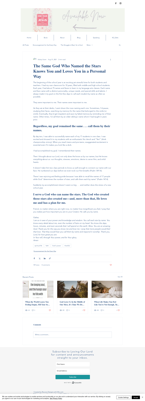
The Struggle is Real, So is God (71, 45)
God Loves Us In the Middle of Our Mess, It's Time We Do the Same (72, 303)
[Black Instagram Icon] (120, 3)
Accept (136, 397)
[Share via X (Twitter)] (39, 258)
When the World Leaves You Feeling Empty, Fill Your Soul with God (37, 303)
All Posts (26, 45)
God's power (56, 246)
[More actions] (110, 59)
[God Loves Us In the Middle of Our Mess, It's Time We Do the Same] (72, 289)
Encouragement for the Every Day (44, 45)
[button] (120, 45)
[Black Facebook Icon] (116, 3)
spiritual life (38, 246)
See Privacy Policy (56, 398)
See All (120, 277)
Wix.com (60, 392)
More (88, 45)
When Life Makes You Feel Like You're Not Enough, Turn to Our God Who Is (106, 303)
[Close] (142, 397)
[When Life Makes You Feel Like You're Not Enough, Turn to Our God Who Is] (107, 289)
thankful (67, 246)
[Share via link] (50, 258)
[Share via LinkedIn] (45, 258)
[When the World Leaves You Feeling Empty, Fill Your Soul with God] (38, 289)
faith (47, 246)
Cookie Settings (123, 397)
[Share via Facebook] (34, 258)
